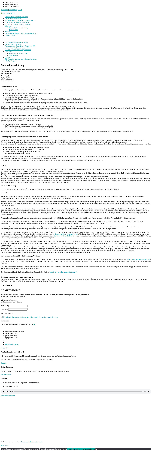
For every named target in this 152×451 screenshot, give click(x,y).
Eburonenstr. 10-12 (7, 73)
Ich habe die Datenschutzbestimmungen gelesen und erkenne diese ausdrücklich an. (30, 317)
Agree (69, 449)
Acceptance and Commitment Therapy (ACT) (20, 20)
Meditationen (13, 30)
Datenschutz (13, 10)
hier (71, 110)
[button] (76, 39)
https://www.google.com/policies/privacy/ (63, 272)
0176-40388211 (6, 77)
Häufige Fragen (10, 35)
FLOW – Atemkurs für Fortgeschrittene (18, 24)
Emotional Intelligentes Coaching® (16, 17)
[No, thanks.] (96, 449)
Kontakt (7, 31)
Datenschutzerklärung (88, 449)
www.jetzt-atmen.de (7, 81)
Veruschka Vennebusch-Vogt (18, 28)
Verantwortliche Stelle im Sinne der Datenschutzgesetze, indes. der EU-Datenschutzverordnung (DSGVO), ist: (37, 70)
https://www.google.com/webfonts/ (138, 259)
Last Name (4, 309)
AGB (20, 10)
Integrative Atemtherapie (13, 18)
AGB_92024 (5, 445)
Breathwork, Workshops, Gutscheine (17, 22)
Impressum (4, 10)
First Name (4, 305)
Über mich (8, 26)
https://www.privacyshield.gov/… (64, 236)
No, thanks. (76, 449)
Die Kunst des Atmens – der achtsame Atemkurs (21, 33)
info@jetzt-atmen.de (7, 79)
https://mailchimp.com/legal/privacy (66, 234)
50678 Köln (5, 75)
